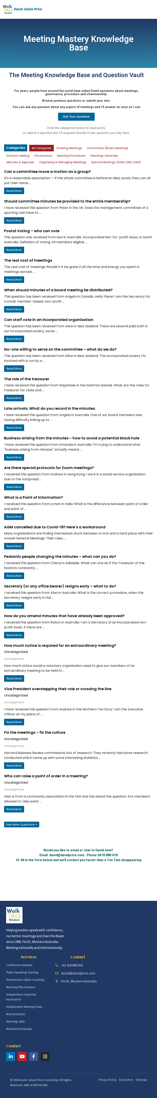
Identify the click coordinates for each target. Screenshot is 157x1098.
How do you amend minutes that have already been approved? (64, 615)
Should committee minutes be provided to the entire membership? (67, 201)
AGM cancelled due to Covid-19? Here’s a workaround (54, 527)
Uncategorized (16, 651)
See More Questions (21, 824)
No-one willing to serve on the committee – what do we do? (60, 349)
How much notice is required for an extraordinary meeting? (60, 645)
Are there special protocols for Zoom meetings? (49, 467)
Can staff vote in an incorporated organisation (48, 319)
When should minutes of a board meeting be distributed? (58, 289)
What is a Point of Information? (33, 497)
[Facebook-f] (33, 1056)
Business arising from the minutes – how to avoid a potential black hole (71, 438)
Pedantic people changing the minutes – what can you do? (60, 556)
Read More (14, 191)
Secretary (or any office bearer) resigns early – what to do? (60, 586)
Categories (15, 147)
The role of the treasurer (26, 378)
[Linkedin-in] (10, 1056)
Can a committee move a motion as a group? (47, 171)
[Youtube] (22, 1056)
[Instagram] (44, 1056)
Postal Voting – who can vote (31, 230)
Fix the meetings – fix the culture (34, 732)
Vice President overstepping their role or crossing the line (57, 688)
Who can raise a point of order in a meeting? (46, 775)
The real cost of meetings (28, 260)
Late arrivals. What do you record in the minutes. (50, 408)
